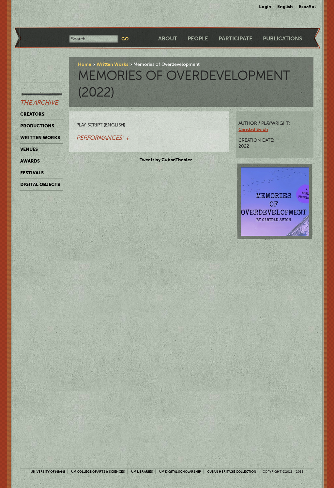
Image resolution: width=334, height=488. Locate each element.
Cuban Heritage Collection (231, 471)
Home (84, 64)
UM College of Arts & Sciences (98, 471)
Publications (282, 39)
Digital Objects (40, 184)
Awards (30, 161)
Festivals (32, 172)
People (198, 39)
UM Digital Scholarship (180, 471)
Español (307, 6)
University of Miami (48, 471)
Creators (32, 114)
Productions (37, 125)
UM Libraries (142, 471)
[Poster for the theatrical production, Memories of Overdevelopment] (274, 201)
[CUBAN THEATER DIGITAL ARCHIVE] (34, 21)
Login (265, 6)
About (167, 39)
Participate (235, 39)
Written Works (40, 137)
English (285, 6)
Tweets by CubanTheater (166, 159)
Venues (29, 149)
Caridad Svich (253, 129)
